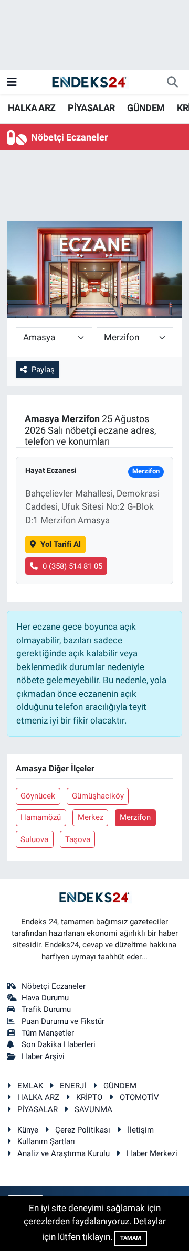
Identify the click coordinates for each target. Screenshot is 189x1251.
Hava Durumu (45, 997)
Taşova (77, 839)
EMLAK (30, 1086)
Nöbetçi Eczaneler (54, 986)
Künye (27, 1130)
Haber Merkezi (152, 1153)
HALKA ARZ (32, 107)
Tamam (130, 1238)
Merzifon (135, 817)
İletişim (141, 1130)
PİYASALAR (91, 107)
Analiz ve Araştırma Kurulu (63, 1153)
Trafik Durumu (46, 1009)
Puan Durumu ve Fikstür (63, 1021)
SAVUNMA (93, 1109)
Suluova (34, 839)
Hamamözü (40, 817)
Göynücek (37, 796)
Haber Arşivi (43, 1056)
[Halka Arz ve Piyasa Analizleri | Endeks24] (89, 81)
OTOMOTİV (139, 1097)
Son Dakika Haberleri (59, 1044)
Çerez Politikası (82, 1130)
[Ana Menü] (12, 82)
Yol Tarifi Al (60, 544)
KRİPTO (89, 1097)
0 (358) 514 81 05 (72, 566)
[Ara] (172, 82)
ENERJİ (73, 1086)
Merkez (90, 817)
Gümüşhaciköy (98, 796)
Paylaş (43, 369)
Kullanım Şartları (46, 1141)
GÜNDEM (145, 107)
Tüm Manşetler (48, 1033)
